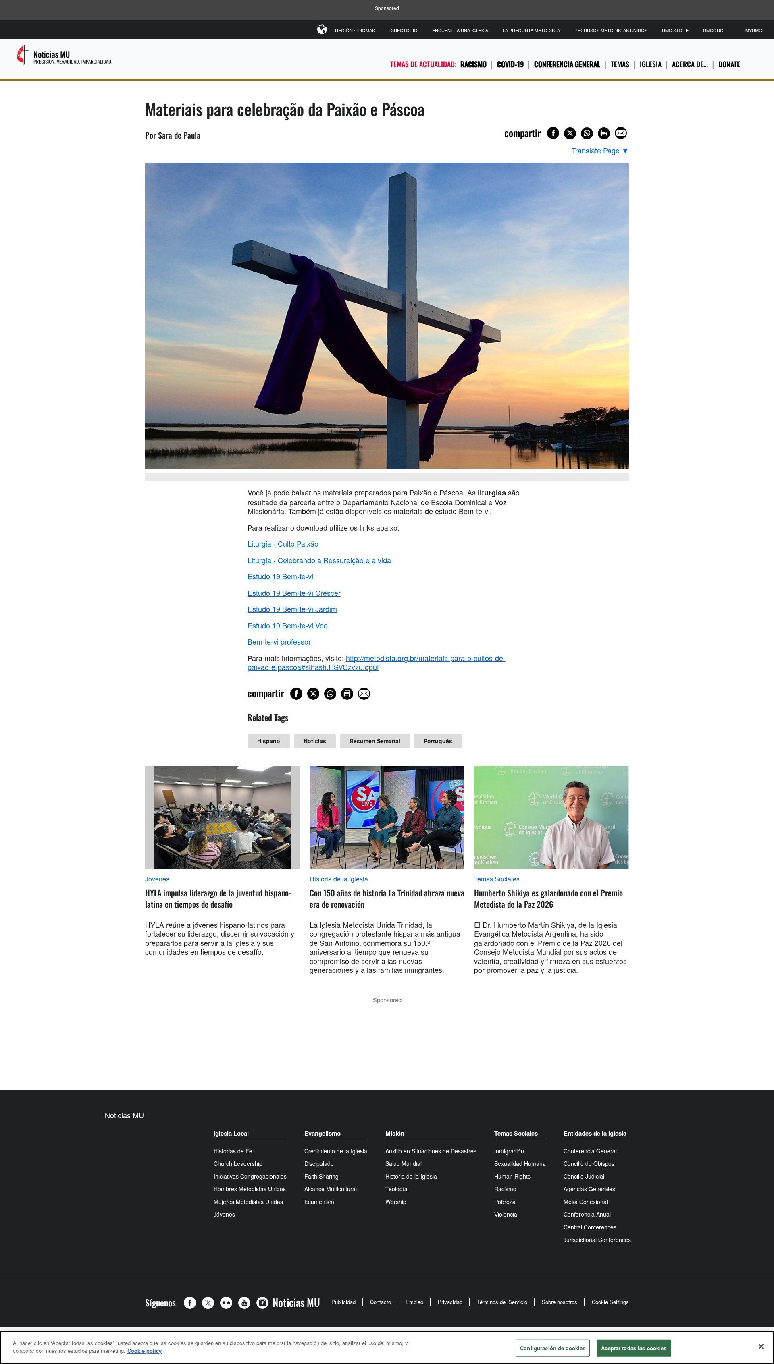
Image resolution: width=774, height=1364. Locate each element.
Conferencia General (567, 64)
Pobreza (505, 1202)
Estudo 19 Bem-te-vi (281, 576)
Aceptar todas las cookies (633, 1348)
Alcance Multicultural (330, 1189)
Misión (394, 1133)
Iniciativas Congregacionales (250, 1176)
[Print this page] (604, 133)
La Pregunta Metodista (531, 30)
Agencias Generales (589, 1189)
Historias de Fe (233, 1151)
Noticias (315, 741)
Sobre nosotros (559, 1302)
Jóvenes (157, 879)
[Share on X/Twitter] (570, 133)
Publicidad (343, 1302)
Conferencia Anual (587, 1214)
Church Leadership (238, 1163)
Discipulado (319, 1163)
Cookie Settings (610, 1302)
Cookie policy (144, 1350)
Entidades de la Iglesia (595, 1133)
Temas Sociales (497, 879)
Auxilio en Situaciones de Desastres (430, 1151)
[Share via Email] (621, 133)
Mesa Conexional (586, 1202)
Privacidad (450, 1302)
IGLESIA (651, 64)
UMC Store (675, 30)
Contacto (380, 1302)
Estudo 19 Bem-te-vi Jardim (292, 608)
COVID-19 (510, 64)
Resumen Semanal (375, 741)
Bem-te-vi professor (279, 641)
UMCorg (713, 30)
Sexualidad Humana (520, 1163)
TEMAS (620, 64)
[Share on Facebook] (553, 133)
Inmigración (509, 1151)
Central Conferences (590, 1227)
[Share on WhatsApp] (587, 133)
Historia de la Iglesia (339, 879)
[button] (192, 1303)
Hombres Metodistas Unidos (250, 1189)
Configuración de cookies (552, 1348)
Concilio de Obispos (589, 1163)
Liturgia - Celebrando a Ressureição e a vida (319, 560)
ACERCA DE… (690, 64)
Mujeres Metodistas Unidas (248, 1202)
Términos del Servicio (502, 1302)
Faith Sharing (321, 1176)
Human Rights (512, 1176)
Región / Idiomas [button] (355, 30)
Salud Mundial (403, 1163)
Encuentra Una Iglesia (460, 30)
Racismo (473, 64)
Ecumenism (319, 1202)
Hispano (268, 741)
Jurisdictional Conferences (597, 1239)
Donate (729, 64)
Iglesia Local (231, 1133)
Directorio (403, 30)
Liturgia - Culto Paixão (283, 543)
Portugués (438, 741)
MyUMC (753, 30)
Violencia (505, 1214)
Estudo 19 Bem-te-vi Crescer (294, 592)
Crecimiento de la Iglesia (335, 1151)
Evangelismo (322, 1133)
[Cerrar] (761, 1346)
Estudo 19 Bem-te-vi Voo (288, 625)
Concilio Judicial (584, 1176)
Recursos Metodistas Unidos (610, 30)
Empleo (414, 1302)
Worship (395, 1202)
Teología (396, 1189)
